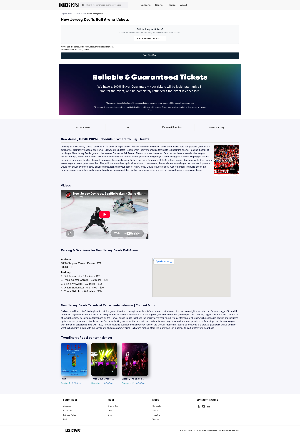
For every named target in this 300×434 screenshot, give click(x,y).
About (183, 5)
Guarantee (113, 406)
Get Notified (150, 55)
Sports (158, 5)
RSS (65, 419)
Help (110, 410)
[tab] (83, 127)
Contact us (68, 410)
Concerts (145, 5)
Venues (155, 419)
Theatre (171, 5)
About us (67, 406)
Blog (110, 415)
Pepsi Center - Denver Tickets (73, 13)
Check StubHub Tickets (150, 38)
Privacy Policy (69, 415)
